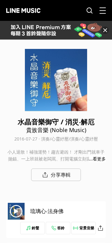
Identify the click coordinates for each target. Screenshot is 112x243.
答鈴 (61, 228)
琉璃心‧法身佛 (46, 211)
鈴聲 (35, 228)
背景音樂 (86, 228)
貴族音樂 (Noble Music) (56, 130)
